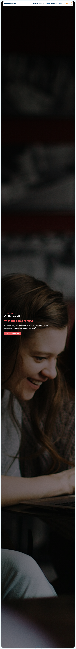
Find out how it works (13, 333)
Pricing (48, 3)
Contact (60, 3)
